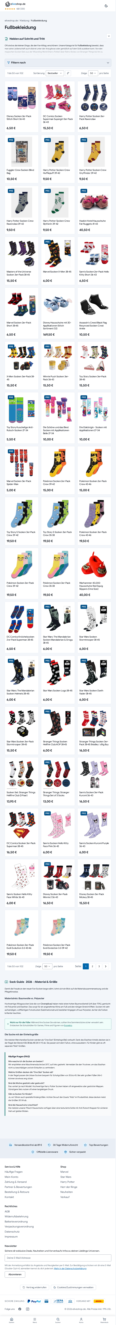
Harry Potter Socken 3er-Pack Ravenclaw (92, 118)
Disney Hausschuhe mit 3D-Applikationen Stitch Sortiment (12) (57, 325)
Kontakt (9, 1197)
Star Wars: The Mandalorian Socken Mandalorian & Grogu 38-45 (58, 639)
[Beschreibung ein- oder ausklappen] (108, 36)
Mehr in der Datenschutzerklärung (70, 1268)
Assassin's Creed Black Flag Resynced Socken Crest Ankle (93, 325)
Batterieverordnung (16, 1221)
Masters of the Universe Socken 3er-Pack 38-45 (19, 273)
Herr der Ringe (68, 1187)
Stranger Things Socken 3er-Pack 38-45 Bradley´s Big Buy (94, 743)
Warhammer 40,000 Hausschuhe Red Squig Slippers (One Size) (91, 585)
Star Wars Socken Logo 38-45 (57, 690)
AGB (7, 1211)
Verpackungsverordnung (19, 1226)
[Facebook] (19, 1309)
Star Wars (65, 1177)
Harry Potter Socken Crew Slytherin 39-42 (56, 222)
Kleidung (24, 20)
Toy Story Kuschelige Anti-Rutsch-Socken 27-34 (20, 429)
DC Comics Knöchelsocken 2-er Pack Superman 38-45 (20, 638)
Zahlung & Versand (16, 1182)
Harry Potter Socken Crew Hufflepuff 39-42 (56, 171)
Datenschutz (12, 1231)
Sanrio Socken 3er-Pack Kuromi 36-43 (91, 794)
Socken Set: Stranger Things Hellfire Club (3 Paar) (21, 794)
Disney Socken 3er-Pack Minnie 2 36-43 (55, 896)
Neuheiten (66, 1192)
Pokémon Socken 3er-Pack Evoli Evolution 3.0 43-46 (20, 946)
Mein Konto (11, 1177)
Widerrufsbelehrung (16, 1216)
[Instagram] (27, 1309)
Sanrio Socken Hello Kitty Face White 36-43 (19, 896)
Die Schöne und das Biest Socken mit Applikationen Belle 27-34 (56, 430)
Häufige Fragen (14, 1171)
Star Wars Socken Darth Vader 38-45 (91, 692)
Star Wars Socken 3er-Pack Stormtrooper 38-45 (20, 743)
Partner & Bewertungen (18, 1187)
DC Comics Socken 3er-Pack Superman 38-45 (21, 845)
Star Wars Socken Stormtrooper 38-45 (89, 638)
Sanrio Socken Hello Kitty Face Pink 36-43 (56, 845)
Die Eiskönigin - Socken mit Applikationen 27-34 (93, 429)
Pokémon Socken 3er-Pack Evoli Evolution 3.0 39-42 (56, 946)
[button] (58, 63)
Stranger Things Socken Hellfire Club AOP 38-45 (55, 743)
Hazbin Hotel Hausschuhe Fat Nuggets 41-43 (92, 222)
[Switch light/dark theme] (106, 6)
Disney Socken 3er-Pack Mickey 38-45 (91, 896)
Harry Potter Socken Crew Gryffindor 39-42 (92, 171)
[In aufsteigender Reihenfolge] (68, 73)
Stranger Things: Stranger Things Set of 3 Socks (56, 794)
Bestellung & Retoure (17, 1192)
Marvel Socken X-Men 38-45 (57, 271)
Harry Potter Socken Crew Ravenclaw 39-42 (20, 222)
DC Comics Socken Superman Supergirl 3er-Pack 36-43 (58, 119)
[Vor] (106, 966)
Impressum (11, 1236)
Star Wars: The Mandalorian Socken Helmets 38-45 (20, 692)
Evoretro (68, 1025)
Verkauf (64, 1197)
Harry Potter (67, 1182)
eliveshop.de (11, 20)
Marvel (64, 1171)
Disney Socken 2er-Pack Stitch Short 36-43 (19, 118)
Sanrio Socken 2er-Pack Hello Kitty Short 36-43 (94, 273)
